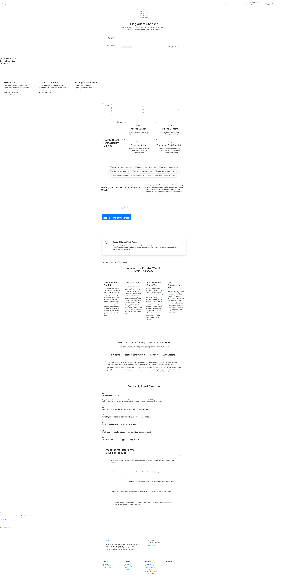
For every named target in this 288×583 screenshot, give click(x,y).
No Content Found (8, 527)
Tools (252, 5)
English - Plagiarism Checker (145, 171)
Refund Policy (128, 566)
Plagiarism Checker (243, 3)
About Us (126, 564)
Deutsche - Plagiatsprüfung (121, 171)
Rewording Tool (149, 573)
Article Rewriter (217, 3)
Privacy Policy (107, 567)
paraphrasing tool (173, 294)
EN (272, 4)
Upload (177, 46)
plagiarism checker (126, 208)
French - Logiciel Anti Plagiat (167, 175)
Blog (262, 3)
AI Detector (148, 569)
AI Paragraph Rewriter (151, 571)
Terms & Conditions (108, 566)
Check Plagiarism (127, 46)
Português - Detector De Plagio (169, 171)
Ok (4, 531)
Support (105, 564)
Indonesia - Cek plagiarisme (143, 175)
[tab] (116, 217)
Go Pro (278, 4)
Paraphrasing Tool (229, 3)
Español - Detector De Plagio (147, 167)
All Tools (126, 569)
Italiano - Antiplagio (122, 175)
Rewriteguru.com (144, 580)
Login (283, 4)
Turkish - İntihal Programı (170, 167)
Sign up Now (151, 545)
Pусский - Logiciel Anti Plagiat (123, 167)
